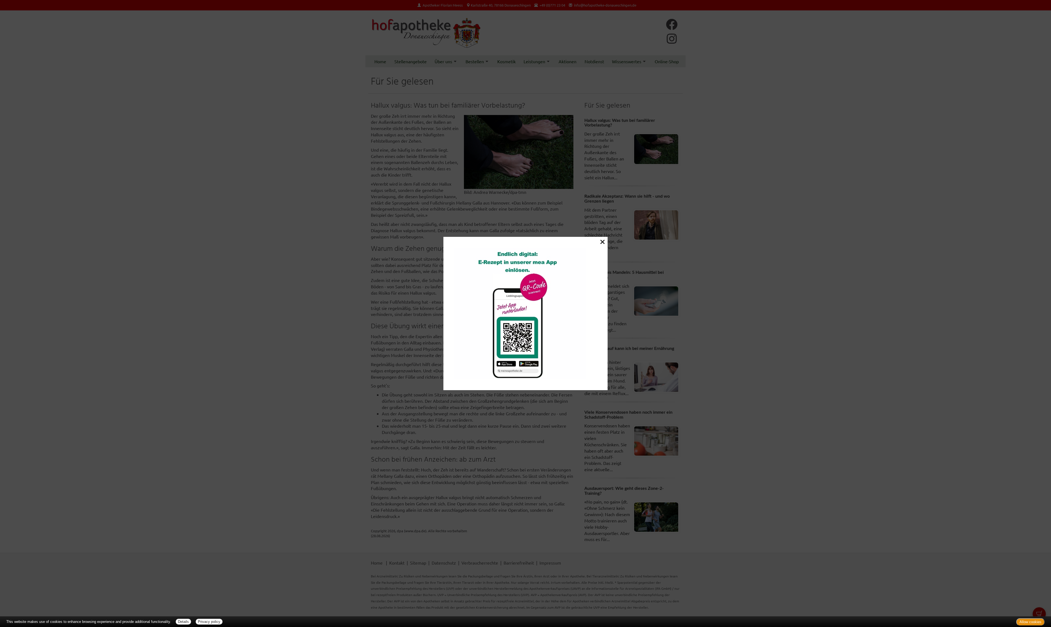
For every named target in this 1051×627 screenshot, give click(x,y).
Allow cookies (1030, 622)
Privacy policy (209, 622)
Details (183, 622)
